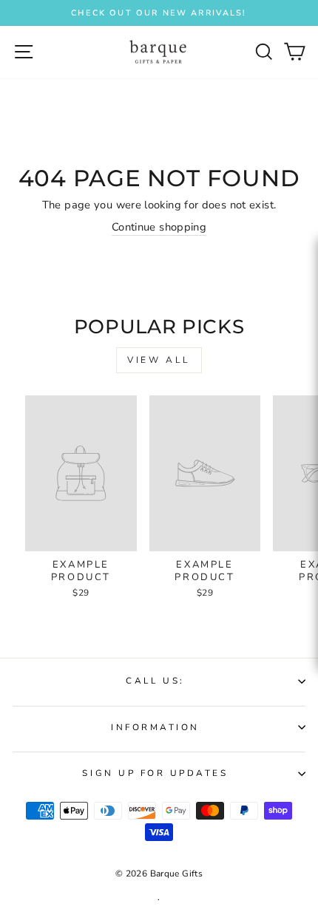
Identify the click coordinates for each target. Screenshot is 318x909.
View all (159, 360)
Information (155, 727)
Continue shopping (159, 226)
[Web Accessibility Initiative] (312, 420)
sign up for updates (155, 773)
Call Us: (155, 681)
